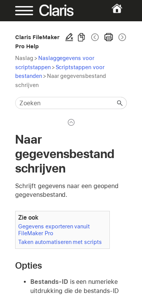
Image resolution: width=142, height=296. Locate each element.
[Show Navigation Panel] (20, 11)
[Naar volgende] (121, 37)
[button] (120, 103)
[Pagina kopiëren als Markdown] (81, 37)
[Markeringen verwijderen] (69, 37)
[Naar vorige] (95, 37)
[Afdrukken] (108, 37)
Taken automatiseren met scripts (60, 242)
